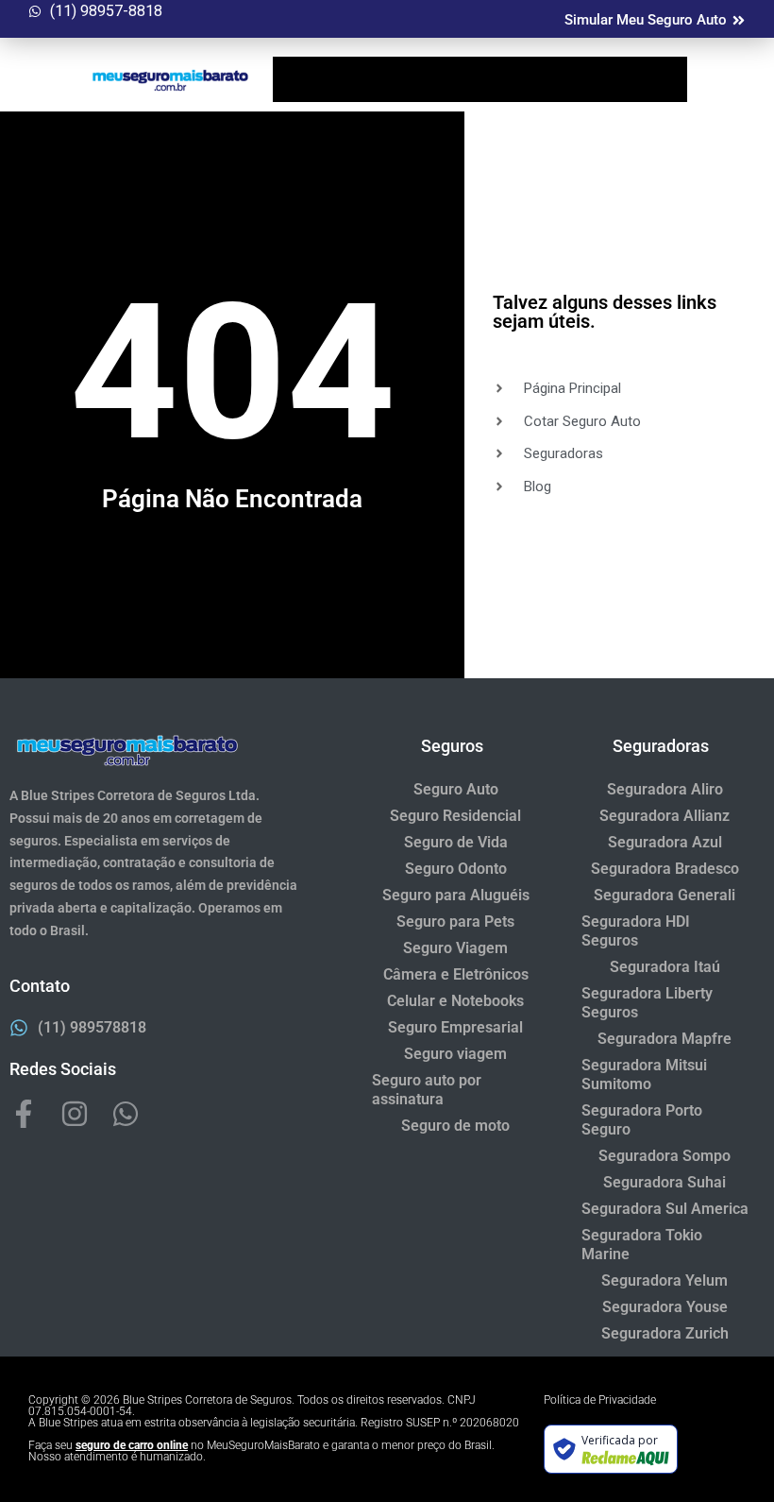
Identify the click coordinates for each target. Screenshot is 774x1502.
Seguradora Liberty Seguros (647, 1002)
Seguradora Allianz (664, 816)
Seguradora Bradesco (665, 869)
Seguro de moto (455, 1126)
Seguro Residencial (455, 816)
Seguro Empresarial (455, 1027)
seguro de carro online (132, 1445)
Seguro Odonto (456, 869)
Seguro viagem (455, 1054)
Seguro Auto (455, 789)
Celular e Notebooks (455, 1001)
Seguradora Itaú (665, 967)
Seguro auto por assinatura (426, 1089)
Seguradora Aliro (665, 789)
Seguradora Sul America (665, 1209)
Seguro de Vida (456, 842)
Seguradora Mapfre (664, 1039)
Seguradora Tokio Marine (641, 1244)
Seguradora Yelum (664, 1280)
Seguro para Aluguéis (456, 895)
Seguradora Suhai (664, 1182)
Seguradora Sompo (664, 1156)
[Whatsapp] (125, 1114)
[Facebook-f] (23, 1114)
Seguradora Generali (664, 895)
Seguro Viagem (455, 948)
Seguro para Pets (455, 921)
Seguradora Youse (665, 1307)
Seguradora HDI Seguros (635, 931)
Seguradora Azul (665, 842)
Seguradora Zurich (665, 1333)
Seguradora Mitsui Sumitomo (644, 1074)
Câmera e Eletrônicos (456, 974)
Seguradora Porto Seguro (641, 1119)
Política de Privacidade (600, 1400)
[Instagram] (74, 1114)
